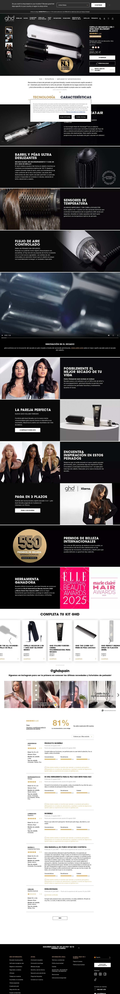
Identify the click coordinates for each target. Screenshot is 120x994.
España (98, 957)
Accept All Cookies (65, 117)
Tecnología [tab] (44, 97)
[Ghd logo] (9, 18)
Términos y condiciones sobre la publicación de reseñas (36, 728)
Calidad (78, 757)
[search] (100, 18)
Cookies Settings (81, 117)
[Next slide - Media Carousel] (118, 695)
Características (49, 757)
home (40, 79)
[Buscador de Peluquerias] (108, 18)
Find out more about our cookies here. (75, 112)
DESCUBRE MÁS (77, 348)
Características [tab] (76, 97)
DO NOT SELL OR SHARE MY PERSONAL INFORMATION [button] (60, 970)
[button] (90, 47)
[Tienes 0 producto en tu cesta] (112, 18)
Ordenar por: (77, 736)
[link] (60, 11)
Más (60, 918)
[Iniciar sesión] (104, 18)
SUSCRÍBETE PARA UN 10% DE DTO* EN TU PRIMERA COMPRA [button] (58, 947)
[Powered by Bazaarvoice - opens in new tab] (109, 711)
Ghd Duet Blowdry (49, 79)
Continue (98, 5)
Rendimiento (64, 757)
